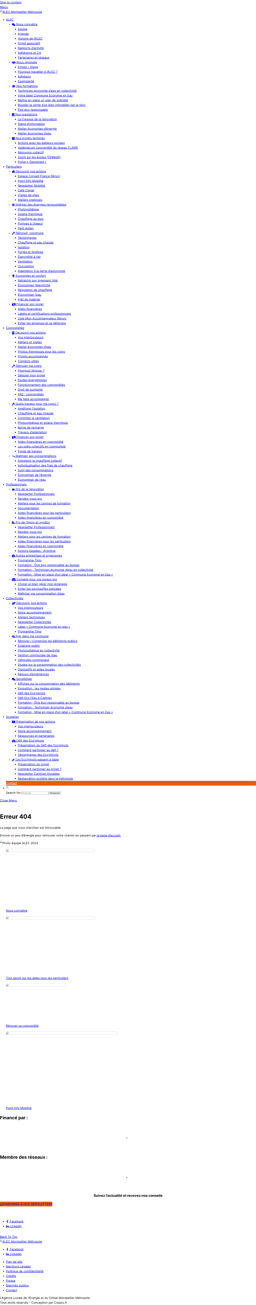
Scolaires (12, 717)
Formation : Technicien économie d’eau (45, 707)
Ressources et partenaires (36, 736)
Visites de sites (28, 195)
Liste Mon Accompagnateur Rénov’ (42, 318)
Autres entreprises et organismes (38, 555)
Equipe (22, 29)
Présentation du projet (33, 764)
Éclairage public (29, 645)
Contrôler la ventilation (34, 418)
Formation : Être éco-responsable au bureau (48, 565)
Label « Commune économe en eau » (44, 626)
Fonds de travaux (30, 451)
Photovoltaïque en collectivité (39, 650)
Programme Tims (29, 560)
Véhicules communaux (33, 660)
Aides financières (30, 309)
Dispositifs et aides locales (36, 669)
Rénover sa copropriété (22, 1026)
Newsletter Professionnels (36, 494)
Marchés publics (17, 1285)
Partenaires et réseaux (33, 57)
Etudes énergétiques (32, 380)
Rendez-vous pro (30, 498)
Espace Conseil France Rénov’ (39, 176)
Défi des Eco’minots (31, 693)
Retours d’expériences (33, 674)
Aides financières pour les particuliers (44, 513)
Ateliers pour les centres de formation (44, 503)
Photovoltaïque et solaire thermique (43, 423)
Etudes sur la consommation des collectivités (49, 664)
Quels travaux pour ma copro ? (37, 404)
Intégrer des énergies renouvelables (40, 204)
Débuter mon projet (31, 375)
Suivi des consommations (35, 470)
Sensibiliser (23, 679)
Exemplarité (26, 81)
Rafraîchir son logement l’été (38, 280)
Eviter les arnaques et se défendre (42, 323)
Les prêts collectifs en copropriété (42, 446)
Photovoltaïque (28, 209)
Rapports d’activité (31, 48)
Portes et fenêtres (30, 252)
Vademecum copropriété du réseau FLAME (48, 147)
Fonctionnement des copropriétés (41, 385)
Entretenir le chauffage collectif (40, 460)
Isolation (23, 247)
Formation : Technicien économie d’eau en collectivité (55, 570)
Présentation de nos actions (35, 721)
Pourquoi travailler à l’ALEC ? (38, 72)
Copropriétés (15, 328)
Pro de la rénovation (29, 489)
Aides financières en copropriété (40, 441)
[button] (7, 788)
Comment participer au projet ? (39, 769)
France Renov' (12, 1183)
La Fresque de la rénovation (37, 119)
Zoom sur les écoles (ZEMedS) (39, 157)
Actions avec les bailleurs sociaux (41, 143)
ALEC (10, 19)
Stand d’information (31, 124)
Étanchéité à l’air (29, 257)
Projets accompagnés (33, 356)
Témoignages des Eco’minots (38, 755)
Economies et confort (30, 275)
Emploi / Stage (28, 67)
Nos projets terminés (30, 138)
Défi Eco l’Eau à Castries (35, 698)
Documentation (28, 508)
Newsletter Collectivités (34, 622)
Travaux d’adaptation (32, 432)
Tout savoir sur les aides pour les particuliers (37, 978)
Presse (10, 1280)
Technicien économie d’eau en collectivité (47, 90)
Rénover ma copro (28, 366)
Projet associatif (29, 43)
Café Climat (26, 190)
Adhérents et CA (29, 53)
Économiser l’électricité (34, 285)
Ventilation (25, 261)
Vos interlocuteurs (30, 337)
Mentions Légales (18, 1266)
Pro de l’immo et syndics (32, 522)
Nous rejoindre (26, 62)
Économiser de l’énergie (34, 475)
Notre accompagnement (35, 612)
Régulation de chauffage (35, 290)
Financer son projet (30, 304)
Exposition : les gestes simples (39, 688)
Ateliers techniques (31, 617)
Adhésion (24, 76)
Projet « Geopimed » (32, 162)
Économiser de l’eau (32, 479)
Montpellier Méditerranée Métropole (30, 1143)
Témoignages (27, 238)
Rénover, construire (29, 233)
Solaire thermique (30, 214)
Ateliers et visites (30, 342)
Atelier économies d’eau (34, 133)
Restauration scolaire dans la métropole (45, 778)
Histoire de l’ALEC (30, 38)
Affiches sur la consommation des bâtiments (49, 683)
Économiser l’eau (29, 294)
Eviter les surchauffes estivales (39, 589)
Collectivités (14, 598)
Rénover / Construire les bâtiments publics (47, 641)
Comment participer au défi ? (38, 750)
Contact (11, 783)
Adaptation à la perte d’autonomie (41, 271)
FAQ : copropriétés (31, 394)
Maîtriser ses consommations (35, 456)
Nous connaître (26, 24)
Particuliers (14, 166)
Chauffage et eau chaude (35, 242)
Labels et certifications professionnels (44, 313)
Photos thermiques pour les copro (41, 351)
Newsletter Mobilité (31, 185)
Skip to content (10, 2)
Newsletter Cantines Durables (39, 774)
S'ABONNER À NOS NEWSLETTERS (27, 1204)
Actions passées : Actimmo (37, 551)
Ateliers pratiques (30, 200)
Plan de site (14, 1261)
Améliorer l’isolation (31, 408)
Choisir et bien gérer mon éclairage (42, 584)
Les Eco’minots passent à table (37, 759)
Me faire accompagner (33, 399)
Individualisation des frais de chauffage (45, 465)
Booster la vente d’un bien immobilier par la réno (51, 105)
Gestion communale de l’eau (37, 655)
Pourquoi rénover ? (31, 370)
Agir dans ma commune (32, 636)
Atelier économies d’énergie (37, 128)
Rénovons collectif (31, 152)
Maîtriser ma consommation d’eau (41, 593)
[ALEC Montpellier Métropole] (21, 12)
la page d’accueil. (108, 835)
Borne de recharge (31, 427)
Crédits (11, 1276)
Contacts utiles (28, 361)
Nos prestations (26, 114)
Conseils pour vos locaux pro (36, 579)
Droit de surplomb (30, 389)
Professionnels (16, 484)
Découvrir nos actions (30, 171)
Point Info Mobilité (30, 181)
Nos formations (27, 86)
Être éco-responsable (33, 109)
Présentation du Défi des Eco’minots (43, 745)
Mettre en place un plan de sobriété (43, 100)
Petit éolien (26, 228)
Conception (26, 266)
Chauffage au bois (30, 219)
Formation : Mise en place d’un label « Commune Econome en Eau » (65, 574)
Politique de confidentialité (25, 1271)
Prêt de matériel (29, 299)
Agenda (23, 34)
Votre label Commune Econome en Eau (45, 95)
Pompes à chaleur (30, 223)
